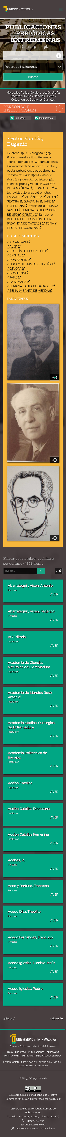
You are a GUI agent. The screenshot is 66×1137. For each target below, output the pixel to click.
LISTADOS (57, 1055)
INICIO (10, 1052)
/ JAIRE (12, 277)
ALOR (51, 197)
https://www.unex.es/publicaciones (35, 1128)
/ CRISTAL (14, 255)
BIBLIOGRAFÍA (43, 1055)
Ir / (41, 570)
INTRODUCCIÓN (11, 1062)
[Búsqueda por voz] (58, 55)
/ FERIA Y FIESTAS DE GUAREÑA (29, 264)
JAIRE (48, 201)
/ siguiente (56, 1018)
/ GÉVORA (14, 268)
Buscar (33, 77)
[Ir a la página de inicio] (29, 46)
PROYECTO (20, 1052)
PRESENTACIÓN (28, 1062)
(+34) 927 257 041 (35, 1120)
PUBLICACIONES (36, 1052)
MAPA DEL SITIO (26, 1065)
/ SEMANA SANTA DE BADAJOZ (29, 286)
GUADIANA (31, 201)
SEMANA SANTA (32, 210)
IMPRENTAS (28, 1055)
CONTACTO (42, 1065)
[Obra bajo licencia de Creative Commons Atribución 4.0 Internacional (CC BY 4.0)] (33, 1090)
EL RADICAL (42, 188)
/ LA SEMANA (16, 282)
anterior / (9, 1018)
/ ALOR (12, 246)
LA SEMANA (15, 206)
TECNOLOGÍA (45, 1062)
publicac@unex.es (35, 1124)
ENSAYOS (13, 197)
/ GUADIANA (16, 273)
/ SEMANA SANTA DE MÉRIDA (28, 290)
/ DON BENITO (17, 260)
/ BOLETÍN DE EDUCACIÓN (26, 251)
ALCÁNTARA (33, 197)
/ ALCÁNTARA (17, 242)
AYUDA (57, 1062)
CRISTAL (28, 214)
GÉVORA (13, 201)
